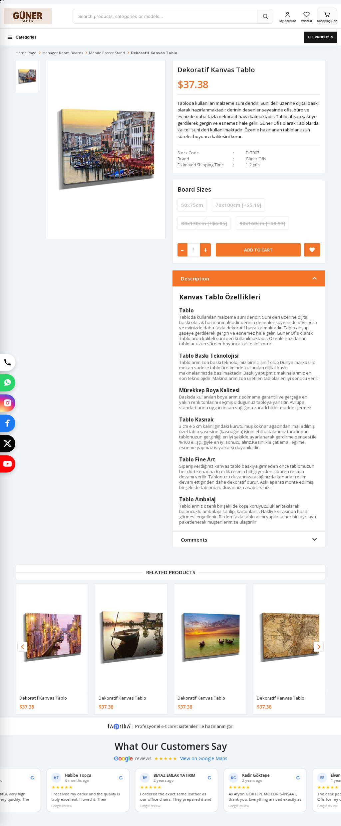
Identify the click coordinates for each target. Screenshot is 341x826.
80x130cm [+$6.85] (204, 223)
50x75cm (192, 205)
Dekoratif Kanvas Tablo (43, 698)
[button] (319, 647)
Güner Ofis (256, 159)
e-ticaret (169, 726)
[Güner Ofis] (35, 16)
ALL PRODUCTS (320, 37)
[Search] (265, 16)
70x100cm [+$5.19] (238, 205)
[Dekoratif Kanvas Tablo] (52, 637)
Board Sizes (194, 189)
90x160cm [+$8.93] (262, 223)
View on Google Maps (203, 758)
